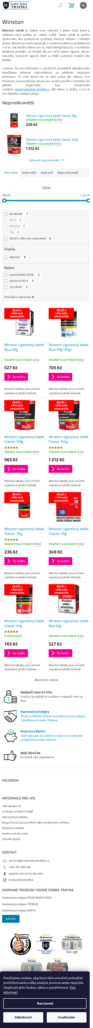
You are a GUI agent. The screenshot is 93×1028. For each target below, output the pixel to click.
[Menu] (83, 5)
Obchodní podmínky (15, 817)
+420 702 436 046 (19, 867)
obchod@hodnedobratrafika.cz (29, 861)
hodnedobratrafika (21, 880)
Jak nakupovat (11, 806)
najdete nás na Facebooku (26, 873)
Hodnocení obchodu (15, 834)
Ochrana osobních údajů (17, 811)
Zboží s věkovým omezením (30, 238)
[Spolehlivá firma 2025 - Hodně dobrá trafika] (20, 944)
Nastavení (45, 1003)
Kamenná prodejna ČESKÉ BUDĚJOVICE (27, 898)
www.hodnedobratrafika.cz (32, 89)
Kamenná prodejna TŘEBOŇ (20, 904)
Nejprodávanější (68, 173)
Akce (15, 220)
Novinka (17, 226)
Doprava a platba (13, 828)
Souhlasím (66, 1017)
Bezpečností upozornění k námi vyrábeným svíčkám (35, 822)
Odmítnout (23, 1017)
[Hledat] (60, 5)
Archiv (11, 919)
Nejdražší (47, 173)
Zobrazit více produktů (44, 160)
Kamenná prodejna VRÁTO (19, 911)
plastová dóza (22, 281)
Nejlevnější (29, 173)
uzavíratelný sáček (24, 275)
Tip (14, 232)
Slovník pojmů (11, 839)
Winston (18, 257)
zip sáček (18, 287)
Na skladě (19, 214)
